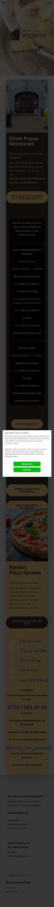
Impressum (34, 475)
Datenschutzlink (22, 475)
